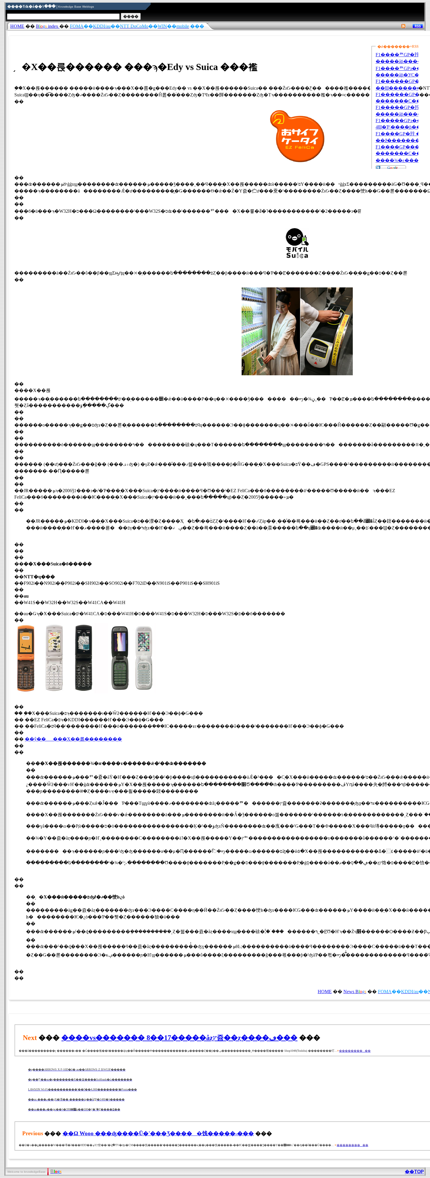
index (47, 26)
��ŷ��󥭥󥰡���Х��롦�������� (73, 739)
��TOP (414, 1171)
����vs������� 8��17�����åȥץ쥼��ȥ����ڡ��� (179, 1037)
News (354, 991)
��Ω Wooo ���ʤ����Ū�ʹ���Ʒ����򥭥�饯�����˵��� (158, 1133)
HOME (17, 26)
